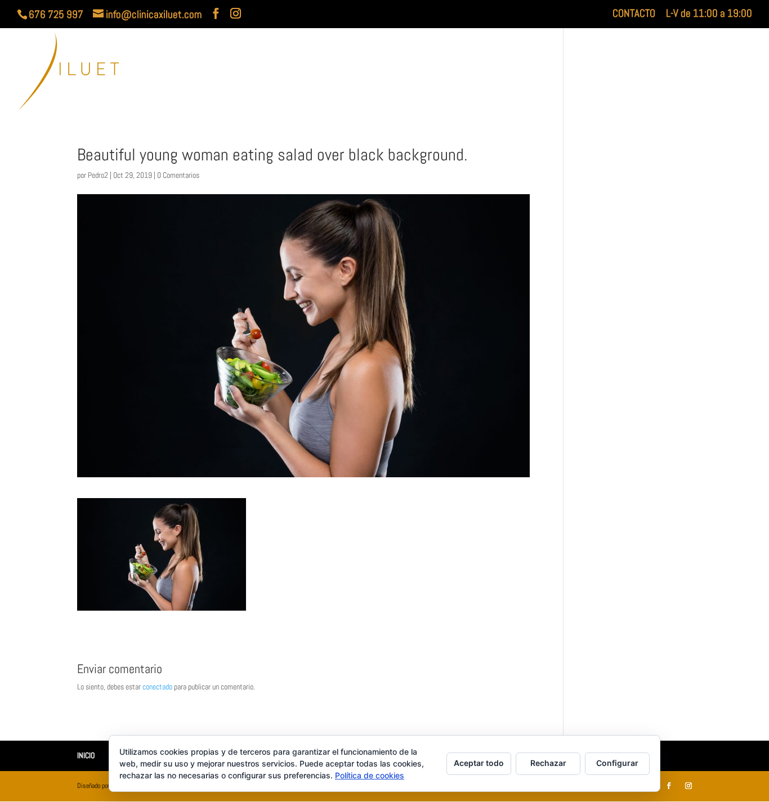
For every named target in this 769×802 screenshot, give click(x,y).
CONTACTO (633, 14)
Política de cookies (369, 775)
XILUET (536, 73)
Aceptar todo (479, 763)
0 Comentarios (178, 175)
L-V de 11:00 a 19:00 (709, 14)
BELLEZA (699, 73)
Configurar (617, 763)
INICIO (496, 73)
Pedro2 (98, 175)
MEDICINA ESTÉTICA (615, 73)
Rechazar (548, 763)
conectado (157, 687)
